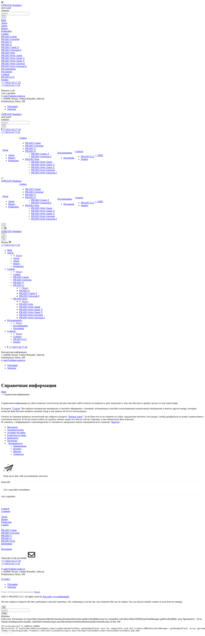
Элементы (18, 454)
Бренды (115, 422)
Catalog (17, 274)
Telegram (11, 109)
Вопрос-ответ (76, 416)
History (4, 519)
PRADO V (6, 535)
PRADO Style (26, 304)
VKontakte (12, 106)
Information (6, 543)
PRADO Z (24, 290)
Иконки (17, 451)
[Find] (3, 17)
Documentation (20, 325)
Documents (6, 549)
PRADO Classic (9, 530)
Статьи (16, 408)
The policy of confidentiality (56, 596)
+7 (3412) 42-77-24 (11, 82)
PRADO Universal (10, 533)
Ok (3, 607)
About (16, 258)
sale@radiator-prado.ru (14, 96)
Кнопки (17, 448)
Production (6, 522)
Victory (37, 592)
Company (6, 511)
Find (4, 613)
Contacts (17, 336)
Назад (19, 255)
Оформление (19, 446)
